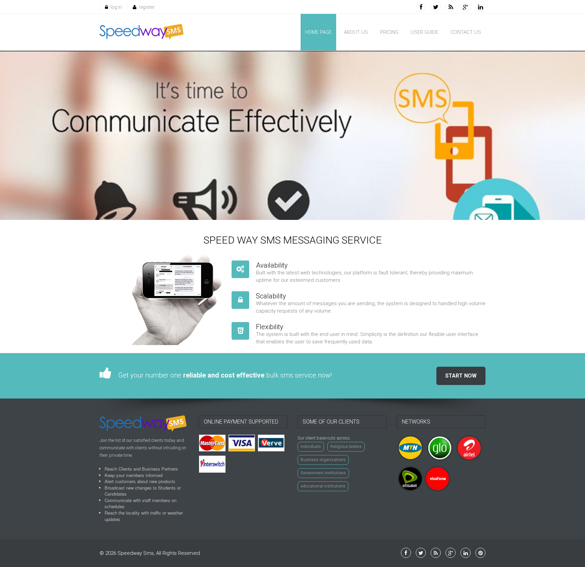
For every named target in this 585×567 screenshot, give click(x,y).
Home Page (318, 32)
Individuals (311, 446)
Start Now (461, 375)
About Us (356, 32)
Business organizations (323, 459)
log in (116, 7)
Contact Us (466, 32)
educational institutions (323, 486)
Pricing (389, 32)
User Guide (424, 32)
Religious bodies (346, 446)
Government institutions (323, 473)
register (147, 7)
